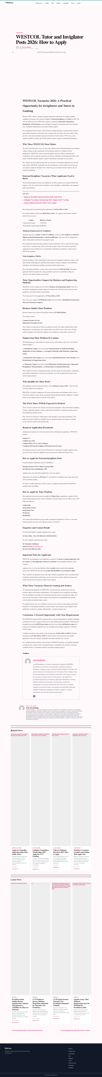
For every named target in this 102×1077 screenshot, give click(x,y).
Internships (19, 32)
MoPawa (8, 1048)
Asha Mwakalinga (26, 47)
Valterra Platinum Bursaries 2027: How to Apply (40, 203)
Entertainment (72, 1053)
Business (59, 3)
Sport (52, 3)
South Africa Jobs (72, 1063)
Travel (72, 3)
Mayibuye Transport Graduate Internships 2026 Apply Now (81, 852)
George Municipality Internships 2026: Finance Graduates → (75, 1030)
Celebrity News (39, 3)
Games (70, 1060)
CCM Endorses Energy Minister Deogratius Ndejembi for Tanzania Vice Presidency (40, 1003)
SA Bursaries (57, 847)
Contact (79, 3)
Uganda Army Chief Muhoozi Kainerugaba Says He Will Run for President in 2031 (82, 1003)
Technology (66, 3)
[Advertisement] (51, 17)
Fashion (47, 3)
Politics (14, 997)
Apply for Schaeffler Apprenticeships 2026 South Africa (43, 197)
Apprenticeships (17, 847)
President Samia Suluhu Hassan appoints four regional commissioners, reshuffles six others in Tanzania (20, 1004)
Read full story (16, 868)
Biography (71, 1058)
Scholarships (37, 847)
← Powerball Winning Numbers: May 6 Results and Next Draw (27, 1030)
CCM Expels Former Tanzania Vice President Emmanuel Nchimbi (61, 1002)
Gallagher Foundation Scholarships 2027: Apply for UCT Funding (46, 200)
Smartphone (71, 1065)
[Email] (34, 696)
